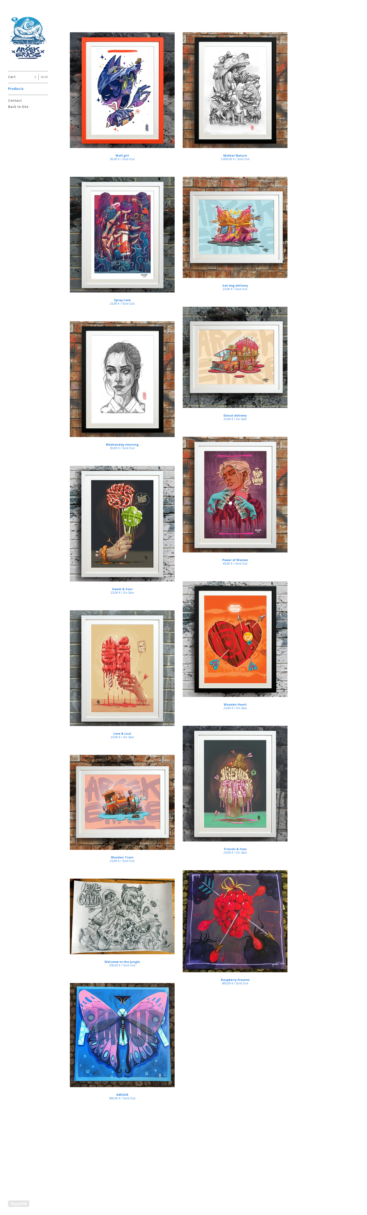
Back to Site (18, 106)
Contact (15, 100)
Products (16, 88)
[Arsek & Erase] (28, 38)
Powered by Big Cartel (18, 1203)
